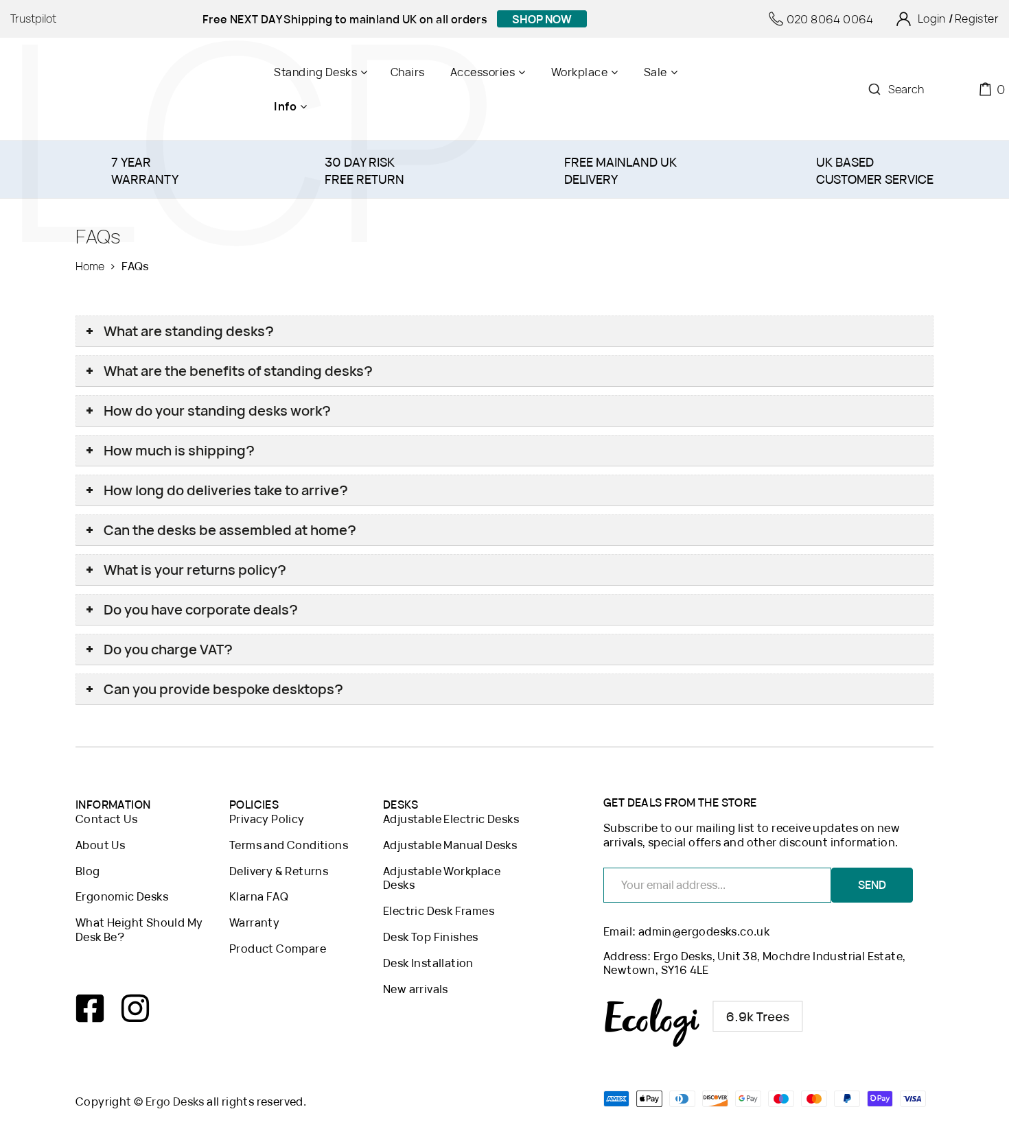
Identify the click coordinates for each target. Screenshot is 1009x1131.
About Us (100, 845)
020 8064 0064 (830, 19)
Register (977, 18)
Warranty (254, 923)
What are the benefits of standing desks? (238, 370)
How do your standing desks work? (217, 410)
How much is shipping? (179, 450)
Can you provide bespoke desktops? (223, 689)
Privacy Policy (267, 819)
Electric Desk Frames (438, 911)
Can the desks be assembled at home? (230, 530)
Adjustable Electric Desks (451, 819)
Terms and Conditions (288, 845)
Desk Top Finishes (430, 937)
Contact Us (106, 819)
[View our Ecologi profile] (704, 1023)
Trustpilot (33, 18)
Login (932, 18)
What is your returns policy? (195, 569)
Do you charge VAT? (168, 649)
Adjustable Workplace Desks (441, 878)
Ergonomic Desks (122, 897)
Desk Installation (428, 963)
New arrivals (415, 989)
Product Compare (277, 949)
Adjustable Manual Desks (450, 845)
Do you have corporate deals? (201, 609)
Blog (88, 871)
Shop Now (542, 19)
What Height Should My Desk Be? (139, 930)
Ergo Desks (175, 1101)
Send (872, 884)
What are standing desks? (189, 331)
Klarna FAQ (258, 897)
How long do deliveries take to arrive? (226, 490)
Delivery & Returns (278, 871)
